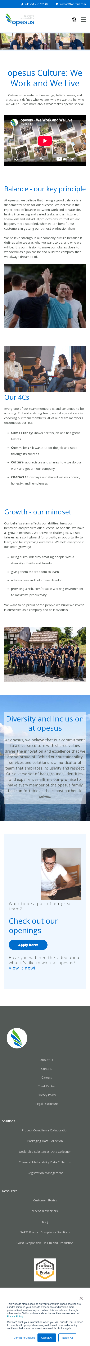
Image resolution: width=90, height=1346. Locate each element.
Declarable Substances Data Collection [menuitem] (45, 1152)
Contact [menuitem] (46, 1069)
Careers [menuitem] (46, 1077)
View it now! (22, 968)
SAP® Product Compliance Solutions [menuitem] (45, 1232)
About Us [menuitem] (46, 1060)
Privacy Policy (15, 1316)
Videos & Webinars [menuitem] (45, 1211)
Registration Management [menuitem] (45, 1173)
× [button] (81, 1297)
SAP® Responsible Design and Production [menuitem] (45, 1243)
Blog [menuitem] (45, 1222)
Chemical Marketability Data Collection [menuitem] (45, 1162)
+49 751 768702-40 (36, 4)
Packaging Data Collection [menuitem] (45, 1141)
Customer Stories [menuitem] (45, 1200)
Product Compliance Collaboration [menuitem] (45, 1130)
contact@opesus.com (73, 4)
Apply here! (28, 945)
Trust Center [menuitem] (46, 1086)
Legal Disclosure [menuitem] (46, 1104)
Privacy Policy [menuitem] (46, 1095)
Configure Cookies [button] (24, 1337)
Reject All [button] (67, 1337)
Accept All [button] (46, 1337)
